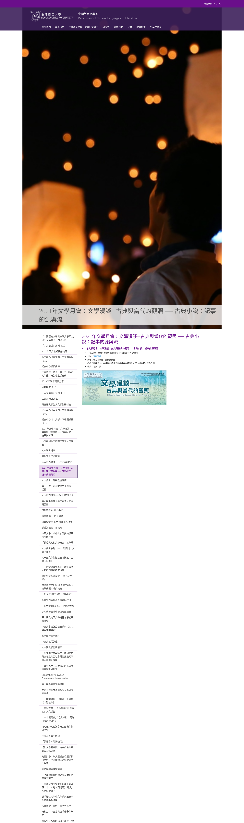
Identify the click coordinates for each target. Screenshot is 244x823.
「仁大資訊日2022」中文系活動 (58, 606)
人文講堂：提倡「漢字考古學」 (57, 806)
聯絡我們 (208, 4)
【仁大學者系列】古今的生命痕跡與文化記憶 (57, 749)
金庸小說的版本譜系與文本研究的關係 (57, 692)
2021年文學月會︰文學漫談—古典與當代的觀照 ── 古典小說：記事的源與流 (57, 471)
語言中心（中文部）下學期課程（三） (57, 421)
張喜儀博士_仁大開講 (52, 516)
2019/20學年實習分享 (53, 381)
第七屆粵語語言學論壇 (53, 684)
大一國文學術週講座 (52, 647)
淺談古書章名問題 (51, 735)
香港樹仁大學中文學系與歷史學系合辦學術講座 (57, 798)
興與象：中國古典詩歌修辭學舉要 (57, 813)
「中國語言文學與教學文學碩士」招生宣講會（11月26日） (58, 338)
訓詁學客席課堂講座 (52, 769)
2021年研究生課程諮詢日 (54, 351)
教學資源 (141, 27)
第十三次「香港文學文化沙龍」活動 (57, 488)
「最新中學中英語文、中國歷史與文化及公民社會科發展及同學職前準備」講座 (57, 656)
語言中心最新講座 (51, 366)
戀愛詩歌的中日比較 (52, 527)
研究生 (106, 27)
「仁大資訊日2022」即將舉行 (57, 594)
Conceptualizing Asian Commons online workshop (55, 677)
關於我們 (46, 27)
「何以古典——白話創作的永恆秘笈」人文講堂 (58, 710)
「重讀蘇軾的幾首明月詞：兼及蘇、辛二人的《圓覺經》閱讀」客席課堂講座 (57, 787)
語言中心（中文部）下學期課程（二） (57, 359)
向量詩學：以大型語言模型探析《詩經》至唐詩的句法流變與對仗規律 (57, 760)
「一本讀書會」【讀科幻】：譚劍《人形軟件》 (57, 701)
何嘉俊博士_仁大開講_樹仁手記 (57, 522)
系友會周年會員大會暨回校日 (56, 600)
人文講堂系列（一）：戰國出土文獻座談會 (58, 550)
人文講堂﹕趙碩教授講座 (54, 480)
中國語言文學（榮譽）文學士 (83, 27)
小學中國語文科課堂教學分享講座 (57, 443)
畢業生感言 (155, 27)
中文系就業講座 (49, 641)
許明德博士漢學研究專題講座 (56, 611)
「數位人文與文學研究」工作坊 (57, 542)
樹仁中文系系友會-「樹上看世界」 (57, 578)
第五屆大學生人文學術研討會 (56, 404)
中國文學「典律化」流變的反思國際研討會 (57, 535)
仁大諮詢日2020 (50, 398)
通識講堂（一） (49, 387)
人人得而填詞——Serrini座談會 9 (57, 495)
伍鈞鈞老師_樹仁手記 (52, 510)
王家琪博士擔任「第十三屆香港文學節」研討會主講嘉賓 (57, 374)
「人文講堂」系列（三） (54, 393)
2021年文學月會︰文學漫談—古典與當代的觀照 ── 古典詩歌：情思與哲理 (57, 432)
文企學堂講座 (48, 450)
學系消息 (59, 27)
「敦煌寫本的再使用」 (53, 741)
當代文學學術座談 (51, 456)
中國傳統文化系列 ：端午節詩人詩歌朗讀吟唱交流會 (58, 587)
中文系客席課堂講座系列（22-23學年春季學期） (58, 628)
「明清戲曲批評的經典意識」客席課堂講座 (57, 777)
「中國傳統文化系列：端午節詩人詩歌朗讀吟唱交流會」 (57, 568)
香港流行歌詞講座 (51, 636)
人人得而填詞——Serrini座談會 (57, 462)
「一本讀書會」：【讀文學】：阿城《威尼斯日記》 (58, 719)
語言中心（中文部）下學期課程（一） (57, 412)
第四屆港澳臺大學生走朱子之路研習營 (57, 503)
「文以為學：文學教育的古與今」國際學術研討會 (58, 667)
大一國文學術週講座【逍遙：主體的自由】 (57, 559)
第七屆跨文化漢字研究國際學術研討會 (57, 728)
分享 (130, 27)
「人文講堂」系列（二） (54, 345)
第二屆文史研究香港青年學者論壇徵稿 (57, 619)
